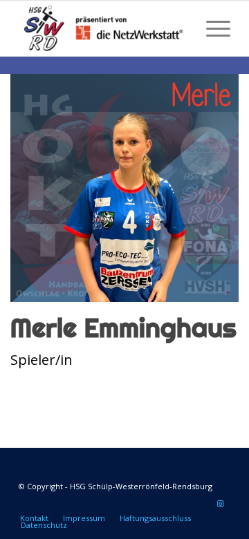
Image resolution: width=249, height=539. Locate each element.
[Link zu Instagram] (220, 503)
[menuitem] (211, 28)
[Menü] (211, 28)
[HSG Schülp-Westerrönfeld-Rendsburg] (103, 28)
